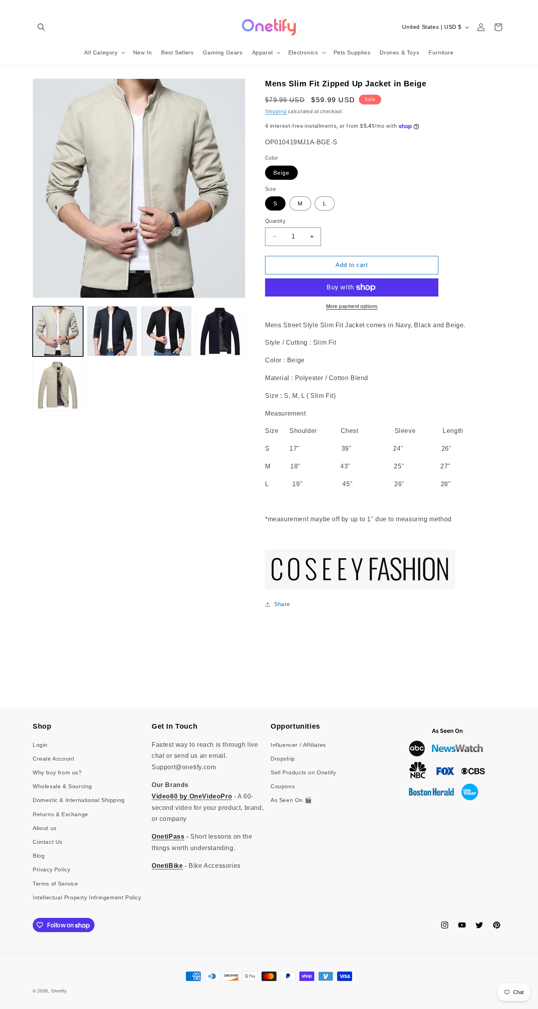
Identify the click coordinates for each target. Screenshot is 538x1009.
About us (45, 828)
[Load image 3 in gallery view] (166, 331)
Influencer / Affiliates (298, 745)
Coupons (283, 786)
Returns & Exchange (60, 814)
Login (40, 745)
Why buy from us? (57, 772)
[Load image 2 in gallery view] (112, 331)
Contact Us (48, 842)
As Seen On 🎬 (291, 800)
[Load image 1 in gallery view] (58, 331)
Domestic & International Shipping (79, 800)
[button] (41, 27)
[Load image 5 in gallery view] (58, 385)
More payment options (352, 306)
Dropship (283, 758)
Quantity (275, 221)
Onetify (59, 990)
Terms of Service (55, 883)
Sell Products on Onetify (303, 772)
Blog (39, 855)
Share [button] (282, 604)
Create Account (53, 758)
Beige (281, 173)
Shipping (276, 111)
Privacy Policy (51, 869)
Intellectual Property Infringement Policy (87, 897)
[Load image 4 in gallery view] (220, 331)
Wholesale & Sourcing (62, 786)
